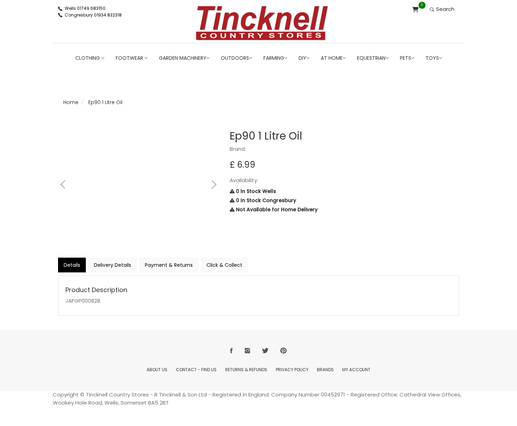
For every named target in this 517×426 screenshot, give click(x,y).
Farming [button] (273, 58)
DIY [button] (302, 58)
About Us (157, 370)
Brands (325, 370)
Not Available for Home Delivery (276, 209)
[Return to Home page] (262, 23)
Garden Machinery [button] (182, 58)
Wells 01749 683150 (85, 8)
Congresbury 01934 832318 (93, 15)
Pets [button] (405, 58)
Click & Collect (224, 265)
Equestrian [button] (371, 58)
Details (72, 265)
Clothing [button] (88, 58)
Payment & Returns (169, 265)
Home (70, 102)
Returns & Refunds (246, 370)
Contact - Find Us (196, 370)
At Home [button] (332, 58)
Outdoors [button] (235, 58)
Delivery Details (112, 265)
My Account (356, 370)
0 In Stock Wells (255, 191)
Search (444, 9)
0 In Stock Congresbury (265, 200)
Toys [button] (432, 58)
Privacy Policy (292, 370)
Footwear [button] (130, 58)
